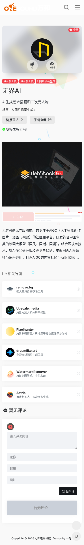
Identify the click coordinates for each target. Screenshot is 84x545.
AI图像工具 (10, 81)
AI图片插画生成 (46, 81)
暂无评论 (18, 410)
